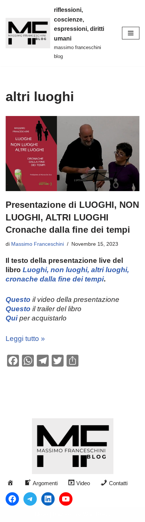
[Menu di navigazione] (130, 33)
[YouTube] (65, 499)
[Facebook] (12, 499)
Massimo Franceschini (37, 244)
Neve (41, 514)
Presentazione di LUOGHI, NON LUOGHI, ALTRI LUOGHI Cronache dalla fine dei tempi (72, 217)
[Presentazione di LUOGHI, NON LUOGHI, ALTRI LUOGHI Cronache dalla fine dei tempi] (72, 153)
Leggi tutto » (25, 338)
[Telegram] (30, 499)
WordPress (96, 514)
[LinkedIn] (48, 499)
